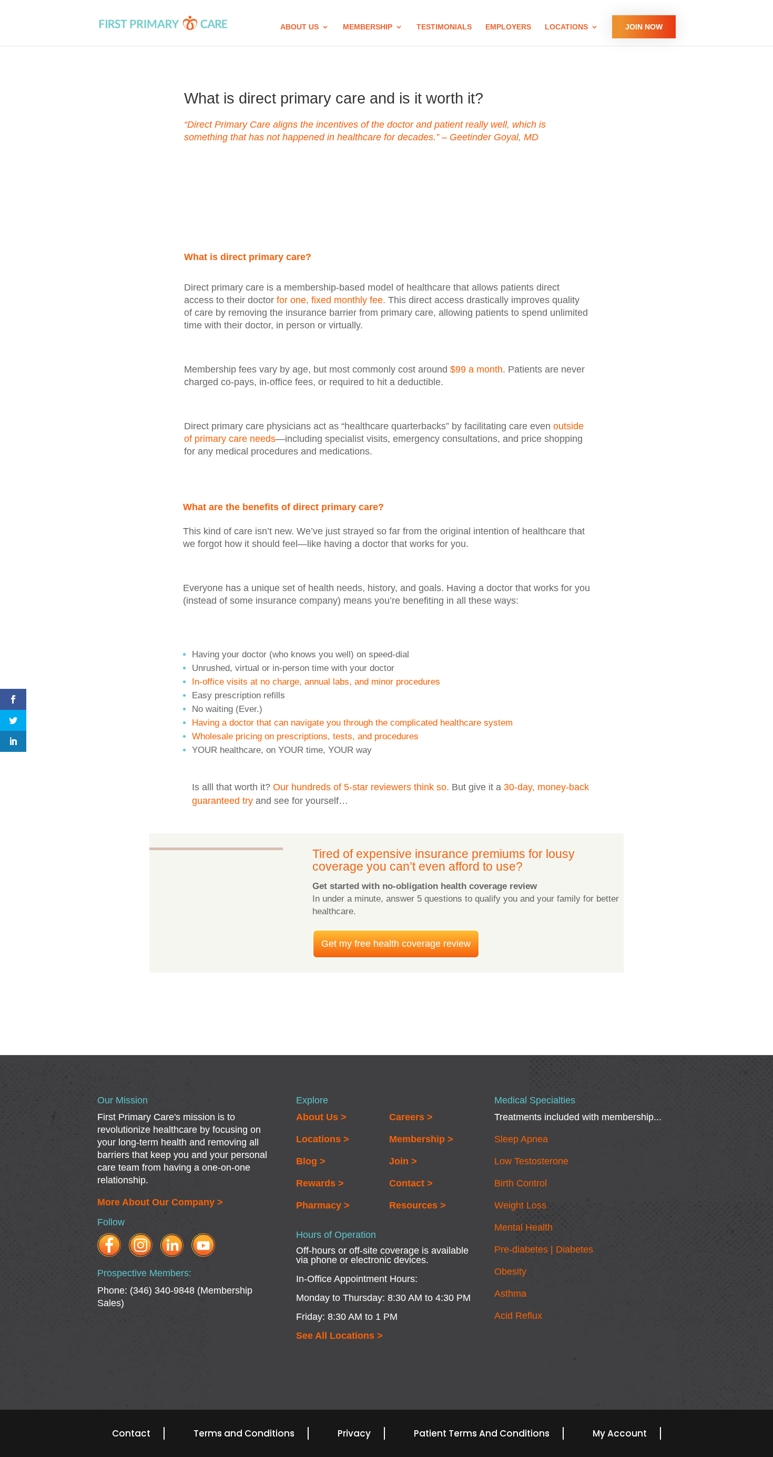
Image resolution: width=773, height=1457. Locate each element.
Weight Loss (520, 1205)
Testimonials (444, 27)
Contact (131, 1433)
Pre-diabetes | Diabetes (543, 1249)
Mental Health (523, 1227)
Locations (566, 27)
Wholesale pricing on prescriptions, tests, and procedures (305, 736)
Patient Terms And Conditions (482, 1433)
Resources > (417, 1205)
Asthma (510, 1293)
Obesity (510, 1271)
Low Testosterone (531, 1161)
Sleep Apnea (521, 1139)
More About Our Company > (160, 1202)
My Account (620, 1433)
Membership (367, 27)
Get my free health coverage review (396, 943)
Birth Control (520, 1183)
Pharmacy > (323, 1205)
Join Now (644, 27)
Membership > (421, 1139)
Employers (508, 27)
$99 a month (476, 369)
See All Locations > (339, 1335)
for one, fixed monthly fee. (331, 300)
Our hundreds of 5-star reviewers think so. (361, 787)
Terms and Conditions (244, 1433)
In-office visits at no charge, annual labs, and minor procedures (316, 682)
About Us (299, 27)
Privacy (354, 1433)
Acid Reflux (518, 1315)
